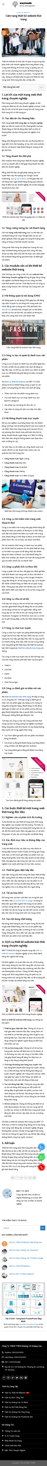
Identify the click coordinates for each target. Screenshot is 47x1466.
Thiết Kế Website (23, 12)
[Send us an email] (21, 1378)
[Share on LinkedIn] (34, 1178)
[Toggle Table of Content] (40, 87)
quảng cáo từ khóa (18, 178)
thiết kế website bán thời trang (18, 697)
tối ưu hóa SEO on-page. (23, 900)
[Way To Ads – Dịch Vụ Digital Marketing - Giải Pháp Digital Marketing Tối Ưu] (23, 4)
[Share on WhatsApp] (13, 1178)
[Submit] (42, 1228)
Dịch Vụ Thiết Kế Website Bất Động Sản (25, 1242)
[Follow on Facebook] (4, 1378)
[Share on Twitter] (21, 1178)
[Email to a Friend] (26, 1178)
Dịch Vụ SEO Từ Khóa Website (21, 1274)
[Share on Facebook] (17, 1178)
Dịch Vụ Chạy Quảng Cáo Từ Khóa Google (26, 1258)
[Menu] (3, 4)
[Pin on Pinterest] (30, 1178)
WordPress (6, 309)
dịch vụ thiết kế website (15, 382)
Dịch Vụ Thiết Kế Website (19, 1266)
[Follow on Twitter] (17, 1378)
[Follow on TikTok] (13, 1378)
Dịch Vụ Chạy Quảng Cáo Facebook (23, 1250)
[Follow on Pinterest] (26, 1378)
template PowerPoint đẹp (28, 1324)
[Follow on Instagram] (8, 1378)
